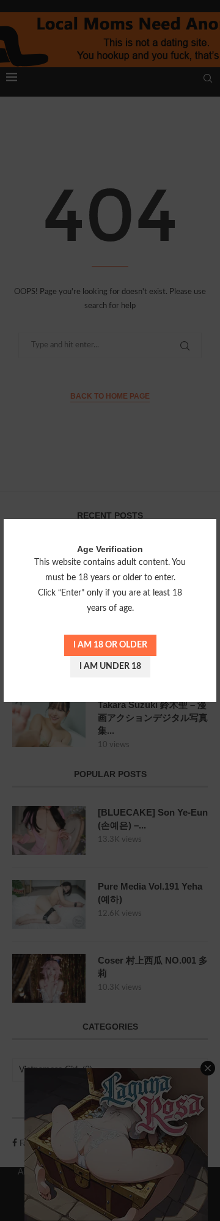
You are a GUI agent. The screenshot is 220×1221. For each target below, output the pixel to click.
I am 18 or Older (110, 645)
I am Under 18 (110, 666)
